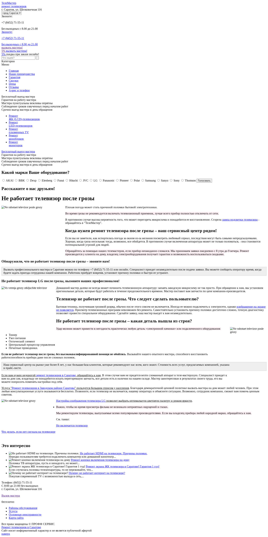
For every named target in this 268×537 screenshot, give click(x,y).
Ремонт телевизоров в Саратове (21, 527)
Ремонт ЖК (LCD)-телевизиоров (24, 117)
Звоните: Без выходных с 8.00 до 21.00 (19, 38)
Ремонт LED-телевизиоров (20, 124)
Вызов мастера (10, 495)
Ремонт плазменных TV (19, 130)
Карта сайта (16, 517)
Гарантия (14, 77)
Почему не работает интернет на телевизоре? (97, 473)
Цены (12, 83)
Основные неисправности (25, 514)
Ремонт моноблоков (16, 137)
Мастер (13, 4)
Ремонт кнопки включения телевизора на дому (100, 459)
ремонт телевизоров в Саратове (56, 375)
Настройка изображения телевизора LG (81, 400)
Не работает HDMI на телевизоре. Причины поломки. (113, 453)
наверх (5, 533)
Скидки (13, 80)
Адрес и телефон (19, 90)
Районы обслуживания (23, 508)
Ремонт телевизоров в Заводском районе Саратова (43, 388)
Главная (14, 70)
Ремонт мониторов (15, 144)
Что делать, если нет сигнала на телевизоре (28, 431)
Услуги (13, 511)
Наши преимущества (22, 74)
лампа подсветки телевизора (240, 219)
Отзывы (14, 87)
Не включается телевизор (72, 425)
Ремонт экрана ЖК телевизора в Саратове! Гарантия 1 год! (122, 466)
